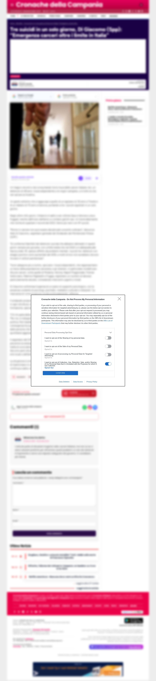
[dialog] (78, 340)
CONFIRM (60, 373)
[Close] (120, 299)
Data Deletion (64, 382)
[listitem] (78, 332)
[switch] (108, 338)
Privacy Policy (92, 382)
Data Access (78, 382)
